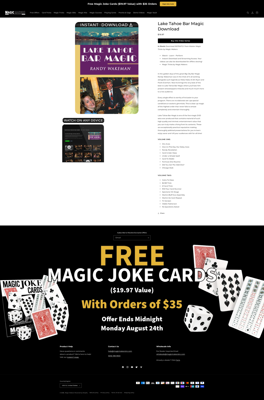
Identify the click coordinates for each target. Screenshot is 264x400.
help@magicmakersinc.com (120, 351)
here (178, 360)
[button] (248, 12)
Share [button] (162, 213)
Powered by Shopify (81, 392)
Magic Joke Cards (168, 4)
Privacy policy (105, 392)
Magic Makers (69, 392)
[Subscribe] (148, 237)
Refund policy (94, 392)
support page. (73, 357)
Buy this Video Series (180, 41)
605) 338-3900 (114, 356)
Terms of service (116, 392)
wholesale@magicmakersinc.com (170, 354)
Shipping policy (129, 392)
